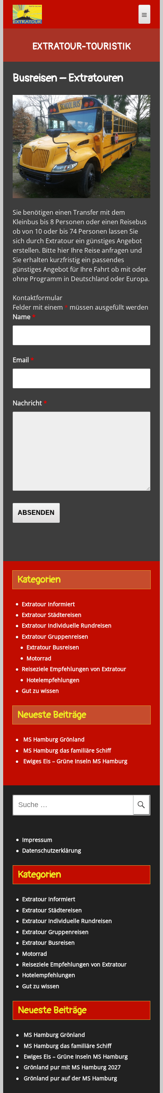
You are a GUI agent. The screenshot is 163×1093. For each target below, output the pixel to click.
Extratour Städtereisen (52, 614)
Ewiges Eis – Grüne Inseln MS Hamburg (75, 761)
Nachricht (30, 403)
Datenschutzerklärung (51, 850)
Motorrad (39, 658)
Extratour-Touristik (81, 46)
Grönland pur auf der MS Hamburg (70, 1078)
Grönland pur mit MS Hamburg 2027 (72, 1067)
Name (24, 316)
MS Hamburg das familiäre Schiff (67, 750)
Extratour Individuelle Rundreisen (67, 625)
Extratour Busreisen (53, 647)
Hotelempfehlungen (53, 680)
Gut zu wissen (40, 690)
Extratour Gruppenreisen (55, 636)
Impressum (37, 839)
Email (23, 360)
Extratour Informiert (48, 604)
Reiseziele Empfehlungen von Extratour (74, 669)
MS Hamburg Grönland (54, 739)
